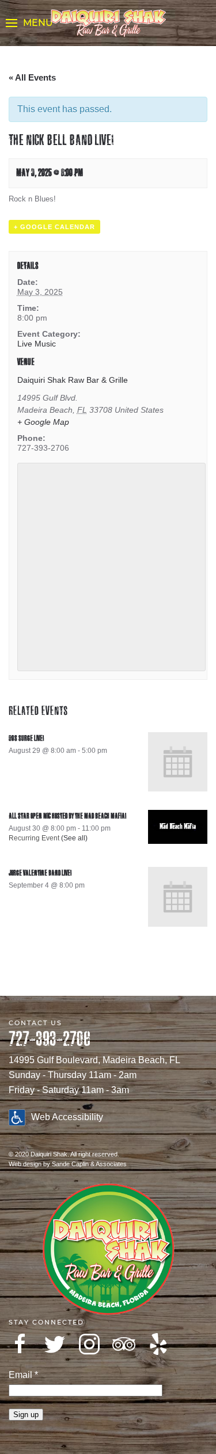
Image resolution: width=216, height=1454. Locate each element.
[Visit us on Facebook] (20, 1344)
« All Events (32, 77)
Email (23, 1375)
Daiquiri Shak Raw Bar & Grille (72, 380)
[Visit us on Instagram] (89, 1344)
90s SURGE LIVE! (26, 738)
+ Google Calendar (54, 226)
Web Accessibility (67, 1117)
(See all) (74, 838)
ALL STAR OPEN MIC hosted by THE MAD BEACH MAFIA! (67, 816)
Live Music (36, 343)
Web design (25, 1163)
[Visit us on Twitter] (54, 1344)
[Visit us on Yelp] (158, 1344)
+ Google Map (43, 422)
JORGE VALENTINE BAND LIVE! (40, 873)
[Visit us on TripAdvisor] (123, 1344)
